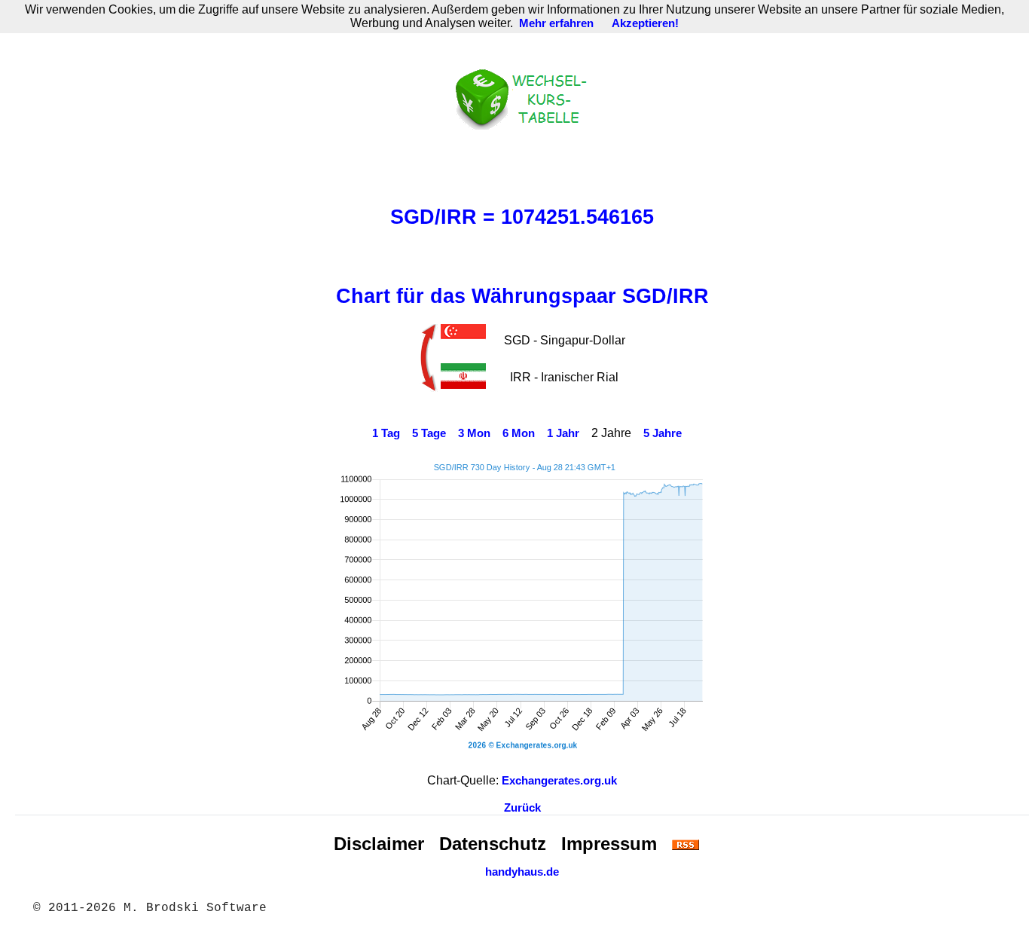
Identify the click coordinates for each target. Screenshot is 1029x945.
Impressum (609, 843)
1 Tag (386, 433)
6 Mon (518, 433)
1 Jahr (563, 433)
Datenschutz (492, 843)
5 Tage (429, 433)
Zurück (522, 808)
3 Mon (474, 433)
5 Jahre (662, 433)
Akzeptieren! (645, 23)
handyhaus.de (522, 872)
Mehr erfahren (556, 23)
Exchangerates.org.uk (559, 781)
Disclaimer (379, 843)
